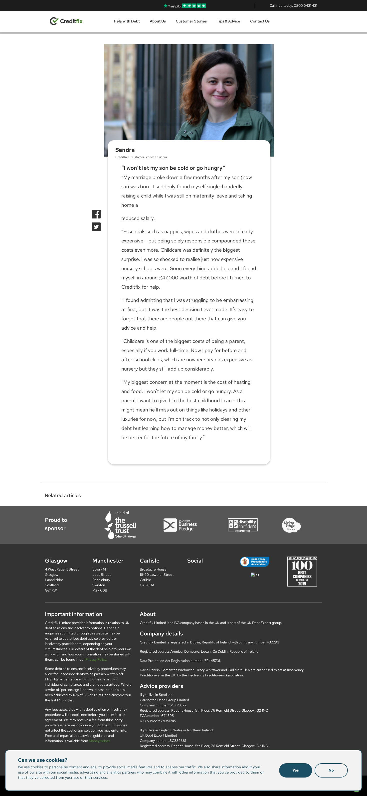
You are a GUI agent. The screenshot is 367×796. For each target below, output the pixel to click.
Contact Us (260, 21)
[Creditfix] (66, 21)
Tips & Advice (228, 21)
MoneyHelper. (100, 741)
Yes (295, 770)
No (331, 770)
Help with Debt (127, 21)
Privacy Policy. (96, 659)
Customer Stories (191, 21)
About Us (158, 21)
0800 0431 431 (305, 5)
